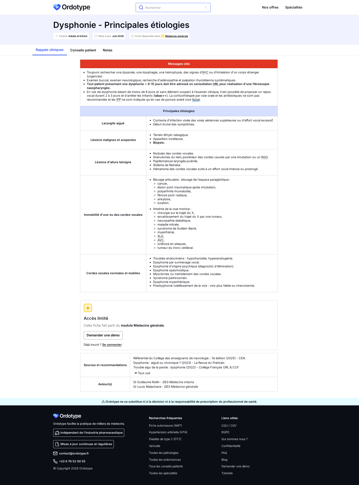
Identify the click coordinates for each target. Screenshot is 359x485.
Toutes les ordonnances (165, 459)
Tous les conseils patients (166, 466)
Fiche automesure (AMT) (165, 425)
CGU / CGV (228, 425)
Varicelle (154, 446)
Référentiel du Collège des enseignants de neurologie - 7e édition (179, 358)
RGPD (225, 432)
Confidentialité (230, 446)
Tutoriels (227, 473)
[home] (71, 7)
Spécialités (293, 7)
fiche (195, 99)
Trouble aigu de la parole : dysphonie (159, 367)
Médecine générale (176, 36)
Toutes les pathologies (163, 452)
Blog (224, 459)
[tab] (49, 50)
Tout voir (144, 373)
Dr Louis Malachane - (165, 386)
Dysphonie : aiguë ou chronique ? (157, 362)
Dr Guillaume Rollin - (163, 382)
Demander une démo (235, 466)
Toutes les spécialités (163, 473)
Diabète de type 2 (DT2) (165, 439)
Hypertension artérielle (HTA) (168, 432)
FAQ (224, 452)
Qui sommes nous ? (234, 439)
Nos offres (270, 7)
